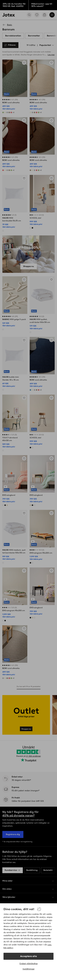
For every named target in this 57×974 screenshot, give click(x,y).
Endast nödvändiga (29, 963)
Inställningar (28, 969)
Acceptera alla (28, 956)
